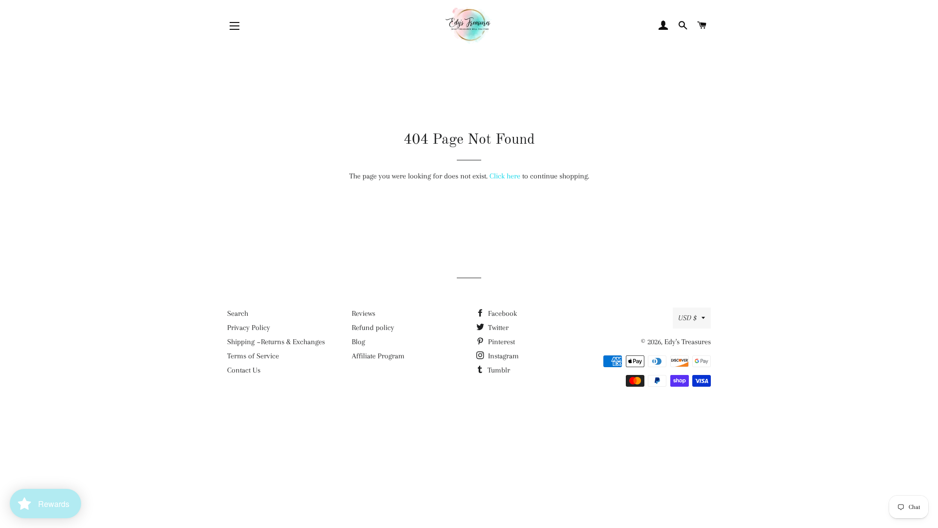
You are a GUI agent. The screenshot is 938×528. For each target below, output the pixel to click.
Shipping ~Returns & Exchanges (276, 341)
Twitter (497, 327)
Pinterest (500, 341)
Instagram (502, 356)
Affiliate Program (378, 356)
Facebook (501, 313)
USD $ (687, 317)
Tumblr (498, 370)
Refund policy (373, 327)
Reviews (363, 313)
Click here (505, 176)
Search (237, 313)
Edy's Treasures (687, 341)
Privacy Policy (248, 327)
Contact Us (243, 370)
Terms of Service (253, 356)
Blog (358, 341)
